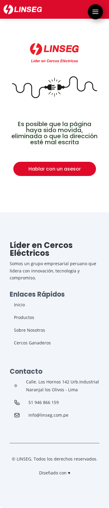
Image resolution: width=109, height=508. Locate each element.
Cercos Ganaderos (32, 343)
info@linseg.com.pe (48, 415)
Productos (24, 317)
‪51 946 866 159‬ (43, 402)
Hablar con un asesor (54, 168)
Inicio (19, 305)
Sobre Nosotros (29, 330)
